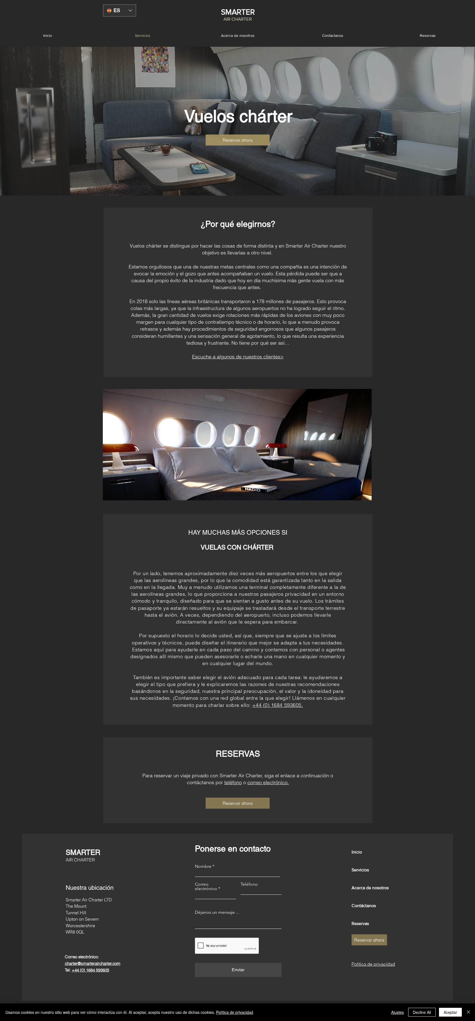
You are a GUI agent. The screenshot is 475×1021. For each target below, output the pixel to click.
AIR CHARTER (237, 18)
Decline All (422, 1012)
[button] (427, 35)
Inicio (357, 852)
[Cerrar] (468, 1012)
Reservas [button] (360, 923)
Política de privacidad (234, 1012)
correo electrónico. (268, 782)
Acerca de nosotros (370, 887)
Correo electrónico (206, 886)
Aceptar (450, 1012)
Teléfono (249, 884)
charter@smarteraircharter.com (92, 963)
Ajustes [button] (397, 1012)
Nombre (203, 866)
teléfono (233, 782)
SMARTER (238, 12)
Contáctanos (364, 905)
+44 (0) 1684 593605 (90, 970)
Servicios (360, 870)
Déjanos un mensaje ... (217, 912)
